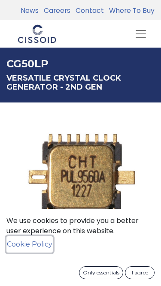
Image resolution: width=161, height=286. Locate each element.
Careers (55, 10)
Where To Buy (130, 10)
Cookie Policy (29, 244)
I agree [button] (140, 272)
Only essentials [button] (101, 272)
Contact (88, 10)
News (30, 10)
